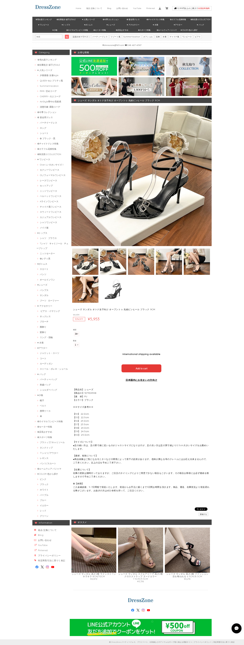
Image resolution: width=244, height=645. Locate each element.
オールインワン (47, 279)
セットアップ (46, 185)
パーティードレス (100, 37)
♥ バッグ (200, 25)
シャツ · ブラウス (48, 238)
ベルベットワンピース (50, 196)
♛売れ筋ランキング (44, 19)
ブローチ (44, 321)
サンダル (44, 295)
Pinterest (150, 8)
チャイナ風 (174, 37)
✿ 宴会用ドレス (133, 19)
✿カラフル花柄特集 (178, 19)
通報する (203, 514)
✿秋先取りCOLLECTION (200, 19)
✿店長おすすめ (122, 30)
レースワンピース (48, 180)
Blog (109, 8)
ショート (44, 133)
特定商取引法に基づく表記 (51, 560)
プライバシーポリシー (49, 555)
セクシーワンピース (49, 169)
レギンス (44, 458)
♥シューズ (111, 25)
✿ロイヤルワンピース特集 (77, 30)
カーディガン (46, 363)
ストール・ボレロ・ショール (54, 369)
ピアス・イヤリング (50, 311)
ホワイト (44, 489)
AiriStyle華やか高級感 (50, 101)
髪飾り (43, 332)
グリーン (44, 516)
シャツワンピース (48, 222)
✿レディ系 (45, 258)
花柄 (158, 37)
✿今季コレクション (111, 19)
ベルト (43, 405)
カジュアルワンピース (50, 217)
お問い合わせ (122, 8)
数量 (75, 341)
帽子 (42, 400)
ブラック (44, 484)
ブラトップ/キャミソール (52, 442)
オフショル (148, 37)
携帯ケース (45, 411)
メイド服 (44, 227)
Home (78, 8)
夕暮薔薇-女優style (49, 75)
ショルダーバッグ (48, 389)
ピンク (43, 479)
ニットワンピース (48, 191)
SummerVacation (131, 37)
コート (43, 358)
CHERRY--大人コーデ (50, 96)
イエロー (44, 505)
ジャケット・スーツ (49, 353)
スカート (44, 269)
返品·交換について (94, 8)
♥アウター (178, 25)
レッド (43, 510)
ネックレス (45, 316)
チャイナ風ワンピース (50, 206)
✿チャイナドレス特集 (155, 19)
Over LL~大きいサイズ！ (52, 164)
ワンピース (187, 37)
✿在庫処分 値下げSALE (66, 19)
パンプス (44, 290)
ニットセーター (47, 253)
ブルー (43, 500)
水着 (164, 37)
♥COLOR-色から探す (189, 30)
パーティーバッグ (48, 379)
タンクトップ (46, 447)
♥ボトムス (88, 25)
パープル (44, 495)
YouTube (137, 8)
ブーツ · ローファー (49, 300)
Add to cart (141, 368)
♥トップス (66, 25)
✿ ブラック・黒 (47, 138)
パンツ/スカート (48, 463)
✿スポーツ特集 (144, 30)
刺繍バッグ (45, 384)
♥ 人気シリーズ (88, 19)
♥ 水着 (155, 25)
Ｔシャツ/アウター (49, 453)
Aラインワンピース (49, 201)
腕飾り (43, 326)
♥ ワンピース (43, 25)
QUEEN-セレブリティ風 (51, 80)
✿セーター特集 (99, 30)
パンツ (43, 274)
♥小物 (54, 30)
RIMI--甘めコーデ (48, 91)
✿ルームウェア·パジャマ (167, 30)
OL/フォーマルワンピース (53, 175)
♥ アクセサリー (133, 25)
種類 (75, 330)
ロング (43, 128)
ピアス (198, 37)
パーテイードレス (48, 122)
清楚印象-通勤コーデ (50, 107)
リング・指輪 (46, 337)
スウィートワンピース (50, 212)
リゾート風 (115, 37)
